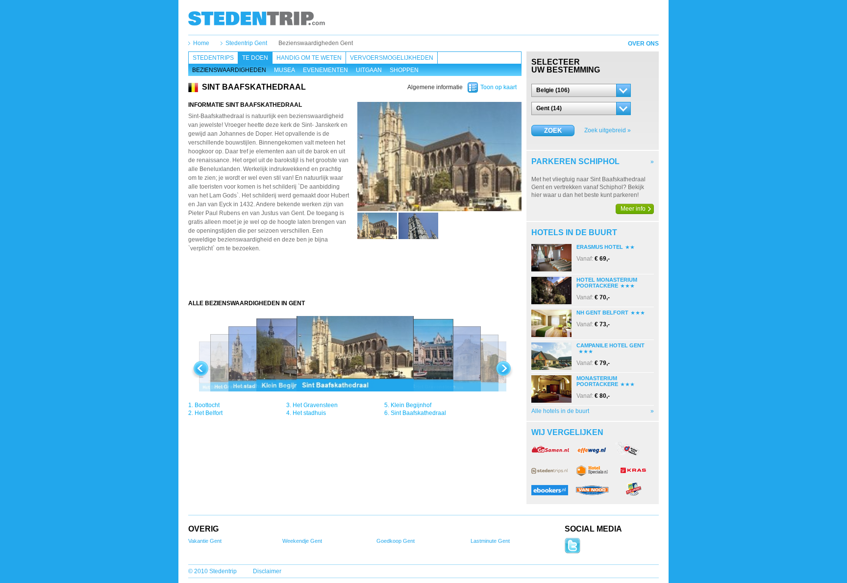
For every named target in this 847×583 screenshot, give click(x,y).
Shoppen (404, 70)
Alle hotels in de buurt (560, 411)
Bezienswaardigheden (229, 70)
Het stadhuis (309, 413)
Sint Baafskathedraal (418, 413)
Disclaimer (267, 571)
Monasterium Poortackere (597, 381)
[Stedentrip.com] (256, 18)
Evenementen (325, 70)
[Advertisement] (355, 279)
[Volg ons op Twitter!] (572, 552)
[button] (581, 90)
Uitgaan (369, 70)
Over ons (643, 44)
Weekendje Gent (302, 541)
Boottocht (207, 405)
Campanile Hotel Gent (610, 345)
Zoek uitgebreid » (607, 130)
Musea (284, 70)
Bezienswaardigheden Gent (315, 43)
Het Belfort (209, 413)
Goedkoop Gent (395, 541)
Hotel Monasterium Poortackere (606, 283)
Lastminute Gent (490, 541)
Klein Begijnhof (411, 405)
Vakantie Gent (205, 541)
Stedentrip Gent (246, 43)
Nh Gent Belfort (602, 313)
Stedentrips (213, 57)
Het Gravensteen (315, 405)
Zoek (553, 130)
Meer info (633, 208)
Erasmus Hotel (599, 247)
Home (201, 43)
